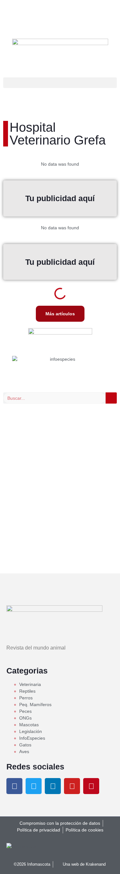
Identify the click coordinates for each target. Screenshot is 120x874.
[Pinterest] (91, 786)
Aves (24, 751)
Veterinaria (30, 684)
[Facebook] (14, 786)
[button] (60, 82)
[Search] (111, 398)
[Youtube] (72, 786)
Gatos (25, 744)
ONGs (25, 717)
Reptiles (27, 691)
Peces (25, 711)
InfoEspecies (32, 738)
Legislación (30, 731)
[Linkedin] (53, 786)
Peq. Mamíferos (35, 704)
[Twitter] (34, 786)
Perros (26, 697)
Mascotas (29, 724)
